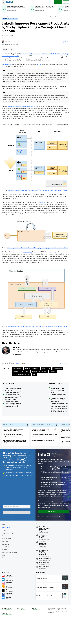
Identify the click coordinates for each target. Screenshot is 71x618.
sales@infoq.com (21, 609)
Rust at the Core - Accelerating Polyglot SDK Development (13, 391)
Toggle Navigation (3, 2)
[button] (16, 512)
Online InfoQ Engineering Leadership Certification (42, 544)
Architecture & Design (10, 18)
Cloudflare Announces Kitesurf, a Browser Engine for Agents (59, 387)
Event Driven (27, 252)
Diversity (4, 558)
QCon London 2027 (44, 566)
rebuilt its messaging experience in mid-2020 (22, 106)
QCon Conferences (7, 533)
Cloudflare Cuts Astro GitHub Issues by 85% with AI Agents (58, 395)
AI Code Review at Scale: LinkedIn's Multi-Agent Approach (13, 387)
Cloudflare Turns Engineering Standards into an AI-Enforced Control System (58, 400)
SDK (34, 374)
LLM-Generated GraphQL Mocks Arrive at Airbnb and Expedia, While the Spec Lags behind (14, 442)
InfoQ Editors (6, 541)
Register (58, 2)
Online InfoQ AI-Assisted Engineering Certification (43, 552)
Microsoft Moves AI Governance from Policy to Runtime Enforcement (44, 429)
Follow (66, 41)
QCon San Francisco (45, 558)
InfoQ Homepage (6, 16)
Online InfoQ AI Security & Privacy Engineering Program (44, 529)
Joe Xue (39, 64)
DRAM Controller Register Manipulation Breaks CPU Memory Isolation (14, 429)
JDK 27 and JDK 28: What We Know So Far (59, 391)
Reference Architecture (39, 371)
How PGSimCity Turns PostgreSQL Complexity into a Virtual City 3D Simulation (15, 435)
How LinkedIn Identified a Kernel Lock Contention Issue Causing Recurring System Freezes (13, 396)
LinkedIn (53, 371)
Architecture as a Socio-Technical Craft (43, 440)
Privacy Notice (51, 611)
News (13, 16)
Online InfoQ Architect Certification (42, 536)
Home (4, 524)
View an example (18, 462)
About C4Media (6, 547)
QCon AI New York (44, 562)
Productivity (46, 368)
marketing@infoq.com (7, 614)
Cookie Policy (51, 612)
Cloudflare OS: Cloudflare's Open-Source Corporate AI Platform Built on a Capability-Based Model (59, 405)
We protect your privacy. (9, 515)
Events (4, 536)
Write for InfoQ (6, 538)
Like (6, 49)
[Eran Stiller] (3, 41)
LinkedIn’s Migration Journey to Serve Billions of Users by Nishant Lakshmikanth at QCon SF (13, 405)
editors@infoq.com (36, 609)
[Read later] (12, 49)
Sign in (66, 2)
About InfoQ (5, 544)
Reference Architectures (21, 371)
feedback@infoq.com (7, 609)
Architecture (17, 363)
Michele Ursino (6, 64)
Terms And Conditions (61, 611)
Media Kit (4, 549)
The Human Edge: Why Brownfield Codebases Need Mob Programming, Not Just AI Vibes (59, 410)
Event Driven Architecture (21, 374)
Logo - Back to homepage (10, 1)
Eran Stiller (8, 41)
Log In (4, 530)
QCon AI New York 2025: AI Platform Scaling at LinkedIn (12, 400)
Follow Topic (62, 363)
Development (17, 368)
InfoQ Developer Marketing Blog (9, 554)
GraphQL (42, 202)
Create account (6, 527)
